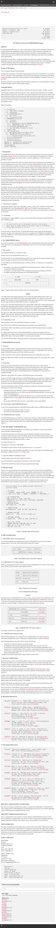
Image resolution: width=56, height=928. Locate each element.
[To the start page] (4, 926)
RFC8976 (32, 689)
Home (2, 8)
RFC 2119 (33, 714)
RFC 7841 (3, 79)
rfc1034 (35, 704)
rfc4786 (45, 769)
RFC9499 (50, 218)
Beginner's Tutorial (6, 5)
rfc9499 (35, 799)
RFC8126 (36, 599)
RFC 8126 (14, 732)
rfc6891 (35, 725)
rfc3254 (35, 763)
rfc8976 (35, 792)
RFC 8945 (14, 783)
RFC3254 (36, 162)
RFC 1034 (19, 702)
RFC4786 (44, 171)
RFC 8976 (41, 789)
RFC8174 (27, 210)
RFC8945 (42, 670)
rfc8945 (35, 785)
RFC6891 (25, 243)
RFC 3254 (23, 761)
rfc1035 (45, 710)
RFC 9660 (37, 552)
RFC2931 (3, 672)
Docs (6, 8)
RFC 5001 (40, 64)
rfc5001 (35, 775)
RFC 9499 (14, 797)
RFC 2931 (23, 755)
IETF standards (34, 5)
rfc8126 (35, 733)
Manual (26, 5)
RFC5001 (12, 158)
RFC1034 (24, 179)
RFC (16, 8)
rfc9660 (27, 83)
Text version (4, 12)
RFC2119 (22, 210)
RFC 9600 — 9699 (22, 8)
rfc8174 (42, 739)
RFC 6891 (32, 722)
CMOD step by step (44, 5)
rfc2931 (39, 757)
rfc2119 (35, 718)
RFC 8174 (30, 738)
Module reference (17, 5)
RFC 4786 (27, 768)
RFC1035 (26, 452)
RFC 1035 (30, 708)
